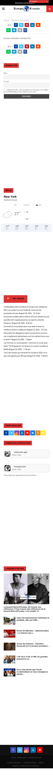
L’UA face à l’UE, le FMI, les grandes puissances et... (32, 657)
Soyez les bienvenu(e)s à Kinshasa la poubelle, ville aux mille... (33, 619)
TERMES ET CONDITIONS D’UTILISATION (25, 766)
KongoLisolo (20, 466)
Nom (5, 73)
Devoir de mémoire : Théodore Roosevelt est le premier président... (33, 645)
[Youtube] (40, 750)
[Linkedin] (33, 750)
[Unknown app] (7, 456)
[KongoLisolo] (7, 470)
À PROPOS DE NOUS (14, 763)
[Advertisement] (13, 145)
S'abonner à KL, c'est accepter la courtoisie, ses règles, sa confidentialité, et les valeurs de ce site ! (26, 91)
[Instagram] (26, 750)
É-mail (6, 81)
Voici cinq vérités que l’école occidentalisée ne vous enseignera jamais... (32, 671)
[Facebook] (13, 750)
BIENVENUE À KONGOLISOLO (25, 3)
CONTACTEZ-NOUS (29, 763)
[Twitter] (20, 750)
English (34, 1)
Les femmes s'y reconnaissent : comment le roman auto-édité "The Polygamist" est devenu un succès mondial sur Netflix (26, 346)
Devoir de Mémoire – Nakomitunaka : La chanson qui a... (33, 631)
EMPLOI (41, 763)
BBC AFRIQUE (18, 298)
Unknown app (20, 452)
